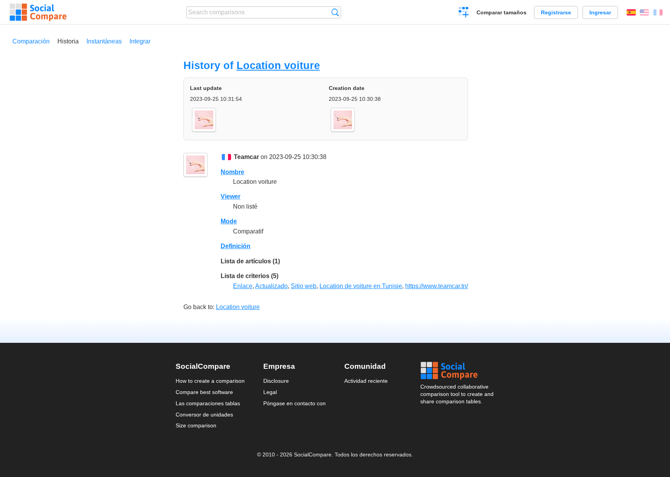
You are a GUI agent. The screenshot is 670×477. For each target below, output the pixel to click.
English (644, 12)
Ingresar (600, 12)
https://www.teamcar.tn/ (436, 286)
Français (658, 12)
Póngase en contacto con (294, 403)
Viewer (230, 196)
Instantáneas (104, 41)
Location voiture (278, 65)
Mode (229, 221)
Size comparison (196, 425)
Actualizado (271, 286)
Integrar (140, 41)
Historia (68, 41)
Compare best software (204, 392)
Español (631, 12)
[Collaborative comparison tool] (38, 12)
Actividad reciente (366, 381)
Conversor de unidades (204, 414)
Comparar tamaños (502, 12)
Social (457, 370)
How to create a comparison (210, 381)
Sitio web (303, 286)
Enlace (242, 286)
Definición (235, 246)
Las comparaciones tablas (208, 403)
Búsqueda (335, 12)
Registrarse (556, 12)
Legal (270, 392)
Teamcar (246, 157)
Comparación (31, 41)
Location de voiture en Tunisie (360, 286)
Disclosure (276, 381)
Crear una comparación (464, 13)
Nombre (232, 172)
